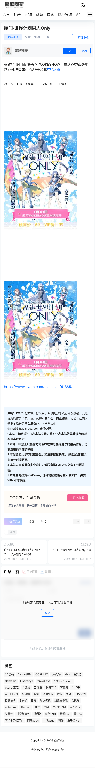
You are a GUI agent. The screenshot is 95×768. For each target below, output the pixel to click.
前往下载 (83, 37)
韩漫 (61, 720)
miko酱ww (43, 681)
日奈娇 (23, 700)
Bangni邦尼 (25, 674)
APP (79, 14)
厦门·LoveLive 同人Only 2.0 (71, 550)
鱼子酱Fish (73, 720)
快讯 (50, 14)
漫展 (46, 707)
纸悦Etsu (65, 714)
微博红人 (48, 694)
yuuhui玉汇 (12, 687)
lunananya (26, 681)
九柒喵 (26, 687)
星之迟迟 (45, 700)
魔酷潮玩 (58, 740)
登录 (47, 613)
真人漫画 (75, 707)
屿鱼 (36, 694)
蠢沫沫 (78, 714)
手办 (68, 694)
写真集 (64, 687)
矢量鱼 (9, 714)
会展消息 (13, 37)
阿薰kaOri (33, 720)
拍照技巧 (10, 700)
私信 (85, 51)
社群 (17, 14)
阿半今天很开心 (14, 720)
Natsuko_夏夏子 (63, 681)
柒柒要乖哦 (61, 700)
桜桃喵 (75, 700)
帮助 (39, 14)
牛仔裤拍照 (59, 707)
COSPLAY (41, 674)
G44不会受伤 (73, 674)
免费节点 (51, 687)
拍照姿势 (80, 694)
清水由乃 (25, 707)
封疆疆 (26, 694)
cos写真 (56, 674)
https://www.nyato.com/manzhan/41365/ (38, 386)
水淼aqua (10, 707)
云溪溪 (38, 687)
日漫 (33, 700)
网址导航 (65, 14)
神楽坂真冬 (23, 714)
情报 (59, 694)
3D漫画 (9, 674)
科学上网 (50, 714)
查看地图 (54, 69)
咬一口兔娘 (11, 694)
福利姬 (38, 714)
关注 (70, 51)
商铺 (28, 14)
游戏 (37, 707)
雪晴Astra (49, 720)
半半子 (76, 687)
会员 (6, 14)
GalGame (10, 681)
